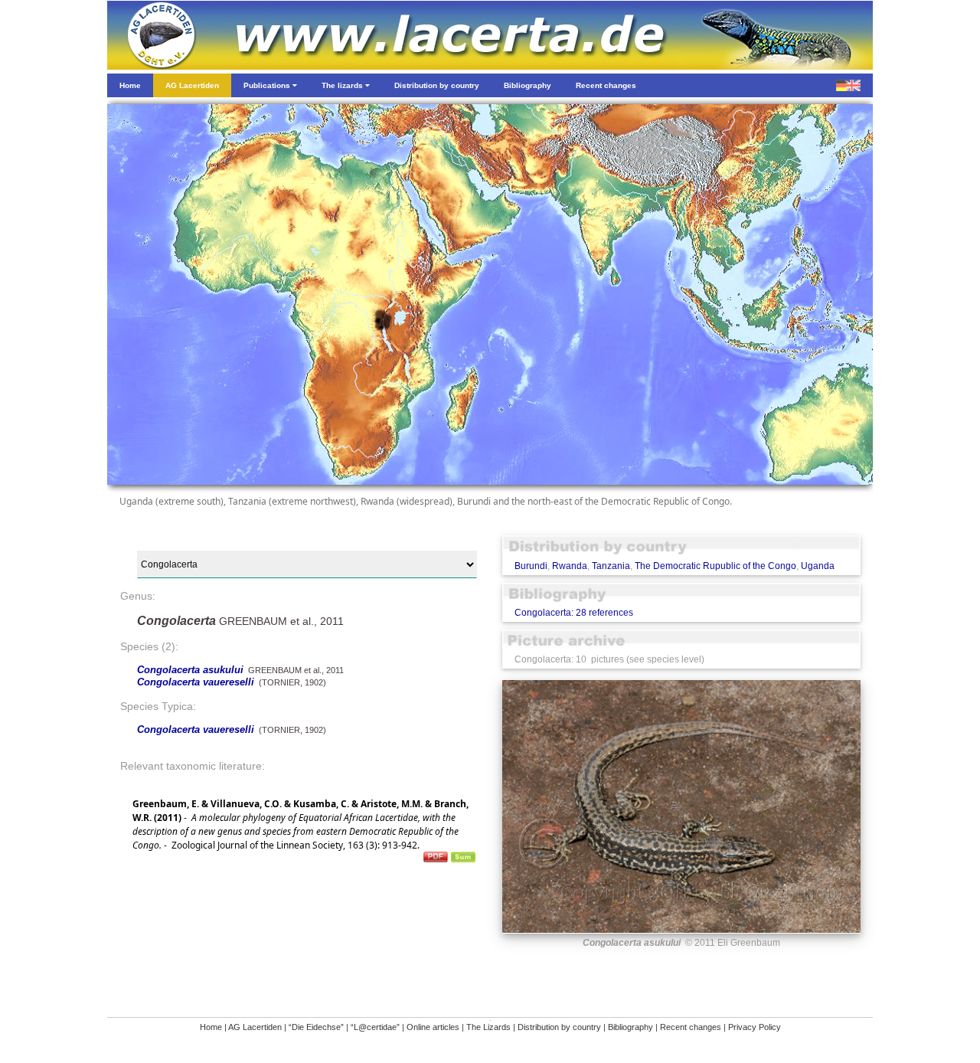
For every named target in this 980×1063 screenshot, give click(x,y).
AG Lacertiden (255, 1027)
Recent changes (690, 1027)
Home (211, 1027)
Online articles (433, 1027)
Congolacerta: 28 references (573, 612)
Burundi (530, 566)
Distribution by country (559, 1027)
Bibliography (630, 1027)
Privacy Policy (754, 1027)
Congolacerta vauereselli (195, 682)
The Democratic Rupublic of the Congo (715, 566)
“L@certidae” (375, 1027)
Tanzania (611, 566)
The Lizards (488, 1027)
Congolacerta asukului (190, 669)
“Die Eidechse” (316, 1027)
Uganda (818, 566)
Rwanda (569, 566)
